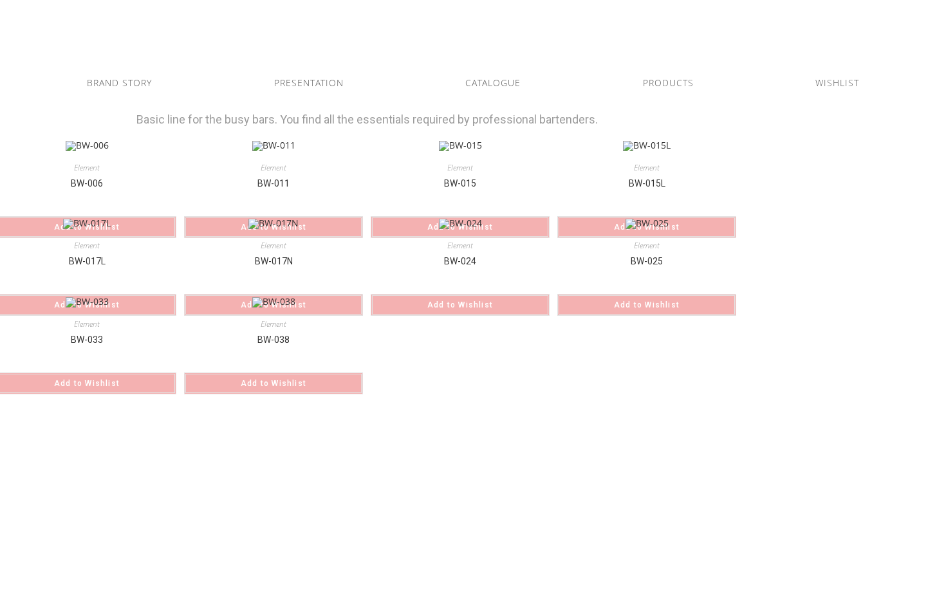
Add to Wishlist (460, 304)
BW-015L (647, 183)
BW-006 (87, 183)
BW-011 (273, 183)
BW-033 (87, 340)
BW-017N (274, 261)
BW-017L (87, 261)
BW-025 (647, 261)
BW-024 (460, 261)
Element (87, 167)
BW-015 (460, 183)
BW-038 (273, 340)
